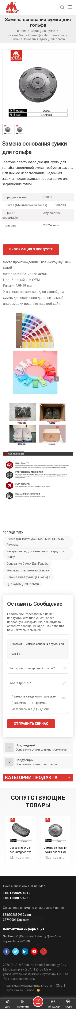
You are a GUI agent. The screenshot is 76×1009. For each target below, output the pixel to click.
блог (30, 990)
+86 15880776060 (16, 898)
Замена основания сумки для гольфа (55, 850)
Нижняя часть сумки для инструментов (36, 35)
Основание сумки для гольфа (28, 563)
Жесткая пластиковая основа (28, 570)
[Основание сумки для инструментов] (20, 831)
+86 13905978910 (16, 893)
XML (59, 985)
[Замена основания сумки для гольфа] (55, 831)
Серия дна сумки (43, 31)
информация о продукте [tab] (31, 249)
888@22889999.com (17, 914)
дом (23, 31)
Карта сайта (14, 990)
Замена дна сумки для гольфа (28, 577)
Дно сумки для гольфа (23, 584)
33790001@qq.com (16, 919)
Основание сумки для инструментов (20, 850)
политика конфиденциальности (28, 985)
